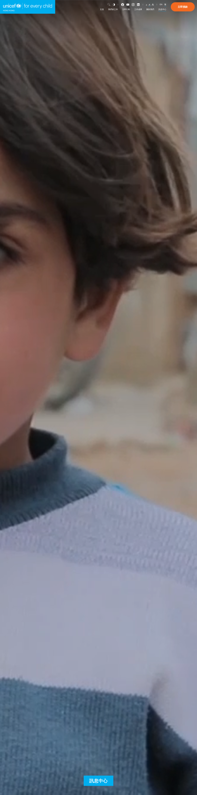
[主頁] (27, 7)
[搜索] (109, 4)
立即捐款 (183, 6)
